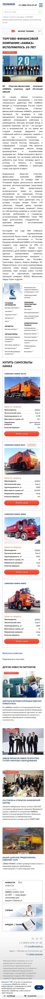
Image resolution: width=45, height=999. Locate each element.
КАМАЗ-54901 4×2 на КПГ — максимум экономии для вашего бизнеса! (15, 896)
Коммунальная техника (31, 324)
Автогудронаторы (11, 348)
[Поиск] (40, 12)
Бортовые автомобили (12, 308)
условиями (7, 984)
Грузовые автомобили (10, 304)
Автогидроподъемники (32, 312)
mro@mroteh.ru (35, 946)
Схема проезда (35, 954)
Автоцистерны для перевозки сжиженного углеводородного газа (31, 290)
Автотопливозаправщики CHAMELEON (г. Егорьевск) (12, 339)
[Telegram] (41, 938)
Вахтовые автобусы (11, 329)
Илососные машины (31, 337)
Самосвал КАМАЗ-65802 (15, 583)
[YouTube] (37, 938)
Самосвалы (9, 311)
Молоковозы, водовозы (13, 345)
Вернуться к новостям (12, 653)
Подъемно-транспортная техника (30, 304)
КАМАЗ (37, 410)
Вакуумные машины (31, 334)
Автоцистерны (11, 334)
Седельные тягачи (11, 314)
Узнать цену (22, 433)
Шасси (8, 321)
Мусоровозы (28, 351)
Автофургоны (9, 318)
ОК (39, 987)
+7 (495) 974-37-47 (27, 5)
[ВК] (32, 938)
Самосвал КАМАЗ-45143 (15, 374)
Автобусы (9, 326)
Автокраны (28, 309)
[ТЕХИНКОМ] (8, 4)
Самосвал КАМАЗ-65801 (15, 514)
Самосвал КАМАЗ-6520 (14, 445)
